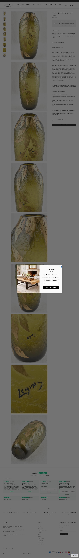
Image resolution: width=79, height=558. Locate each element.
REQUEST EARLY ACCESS (51, 287)
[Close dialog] (61, 267)
